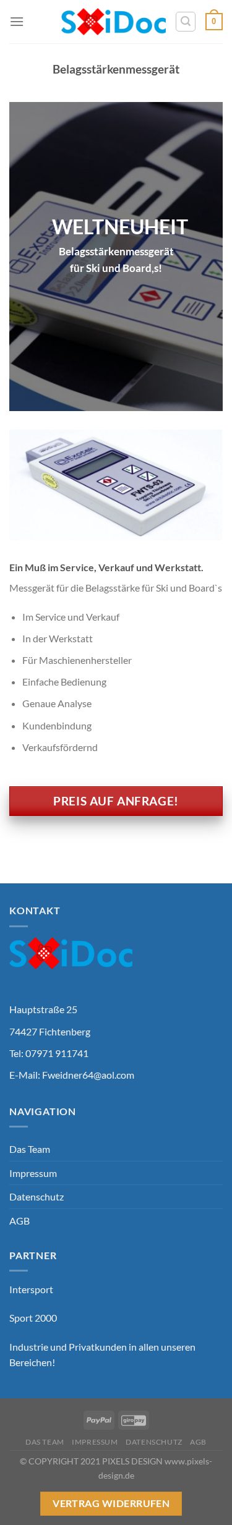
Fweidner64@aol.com (88, 1075)
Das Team (29, 1149)
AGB (19, 1220)
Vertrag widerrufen (111, 1503)
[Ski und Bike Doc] (113, 21)
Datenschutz (36, 1196)
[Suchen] (185, 22)
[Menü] (16, 21)
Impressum (33, 1173)
